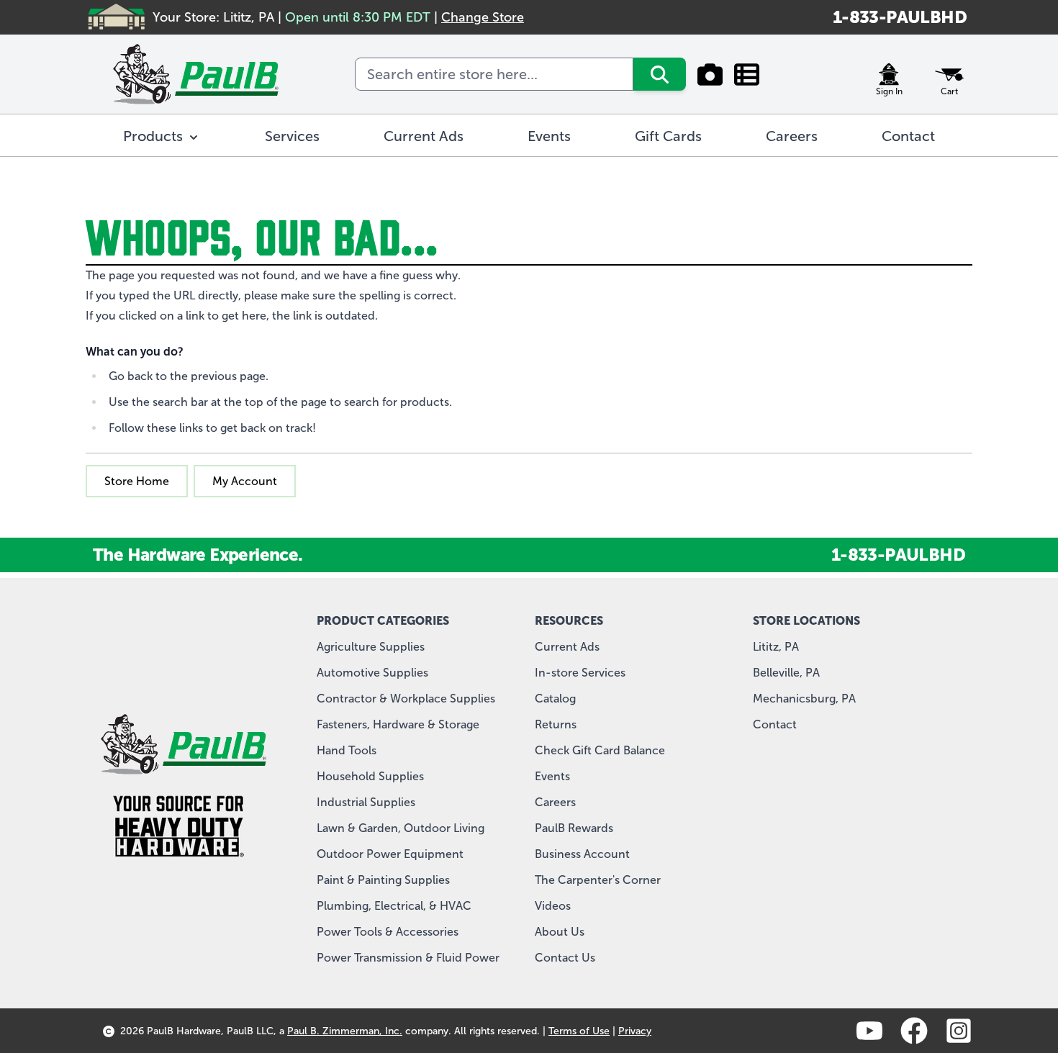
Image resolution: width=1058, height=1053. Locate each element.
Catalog (555, 698)
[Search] (659, 74)
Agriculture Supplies (371, 647)
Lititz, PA (776, 647)
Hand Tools (346, 750)
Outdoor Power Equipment (390, 854)
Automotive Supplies (372, 672)
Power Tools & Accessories (387, 932)
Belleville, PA (786, 672)
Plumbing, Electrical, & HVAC (394, 906)
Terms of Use (579, 1031)
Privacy (634, 1031)
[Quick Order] (746, 74)
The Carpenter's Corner (598, 880)
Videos (553, 906)
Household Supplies (370, 776)
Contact (775, 724)
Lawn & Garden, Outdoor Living (400, 828)
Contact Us (565, 957)
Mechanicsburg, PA (804, 698)
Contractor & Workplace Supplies (406, 698)
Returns (556, 724)
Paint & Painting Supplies (383, 880)
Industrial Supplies (366, 802)
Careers (555, 802)
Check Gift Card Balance (600, 750)
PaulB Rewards (574, 828)
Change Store (482, 17)
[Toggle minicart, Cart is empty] (949, 74)
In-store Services (580, 672)
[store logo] (195, 74)
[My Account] (888, 74)
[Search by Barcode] (710, 74)
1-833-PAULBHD (900, 16)
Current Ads (567, 647)
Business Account (582, 854)
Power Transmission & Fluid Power (408, 957)
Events (552, 776)
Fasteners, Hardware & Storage (398, 724)
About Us (559, 932)
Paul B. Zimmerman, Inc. (344, 1031)
